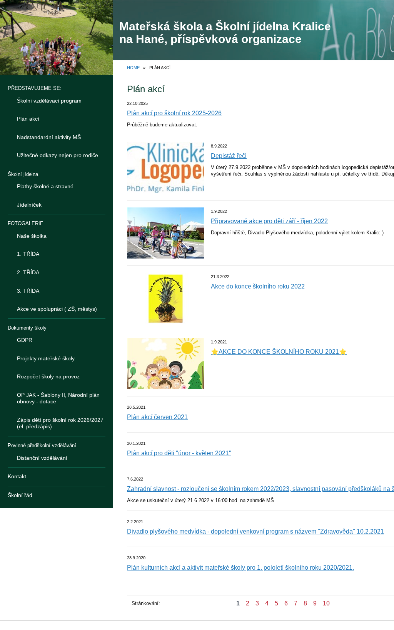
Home (133, 67)
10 (326, 603)
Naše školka (32, 236)
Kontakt (17, 476)
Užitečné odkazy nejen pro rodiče (57, 155)
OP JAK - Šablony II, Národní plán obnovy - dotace (58, 398)
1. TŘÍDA (28, 254)
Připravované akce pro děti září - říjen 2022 (269, 221)
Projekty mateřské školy (46, 358)
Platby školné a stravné (45, 186)
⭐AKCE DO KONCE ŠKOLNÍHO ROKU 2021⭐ (279, 351)
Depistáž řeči (229, 156)
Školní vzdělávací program (49, 101)
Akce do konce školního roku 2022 (258, 286)
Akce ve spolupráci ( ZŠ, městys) (57, 309)
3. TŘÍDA (28, 291)
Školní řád (20, 495)
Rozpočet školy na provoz (48, 376)
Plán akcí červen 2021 (157, 417)
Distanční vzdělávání (42, 458)
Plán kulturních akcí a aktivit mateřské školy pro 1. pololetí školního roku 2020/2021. (240, 567)
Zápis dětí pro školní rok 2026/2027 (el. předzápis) (60, 423)
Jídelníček (29, 205)
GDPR (24, 340)
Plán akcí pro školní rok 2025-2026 (174, 113)
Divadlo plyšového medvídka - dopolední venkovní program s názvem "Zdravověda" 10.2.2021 (255, 531)
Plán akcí (28, 119)
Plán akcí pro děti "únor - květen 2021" (179, 453)
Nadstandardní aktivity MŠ (49, 137)
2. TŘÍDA (28, 272)
